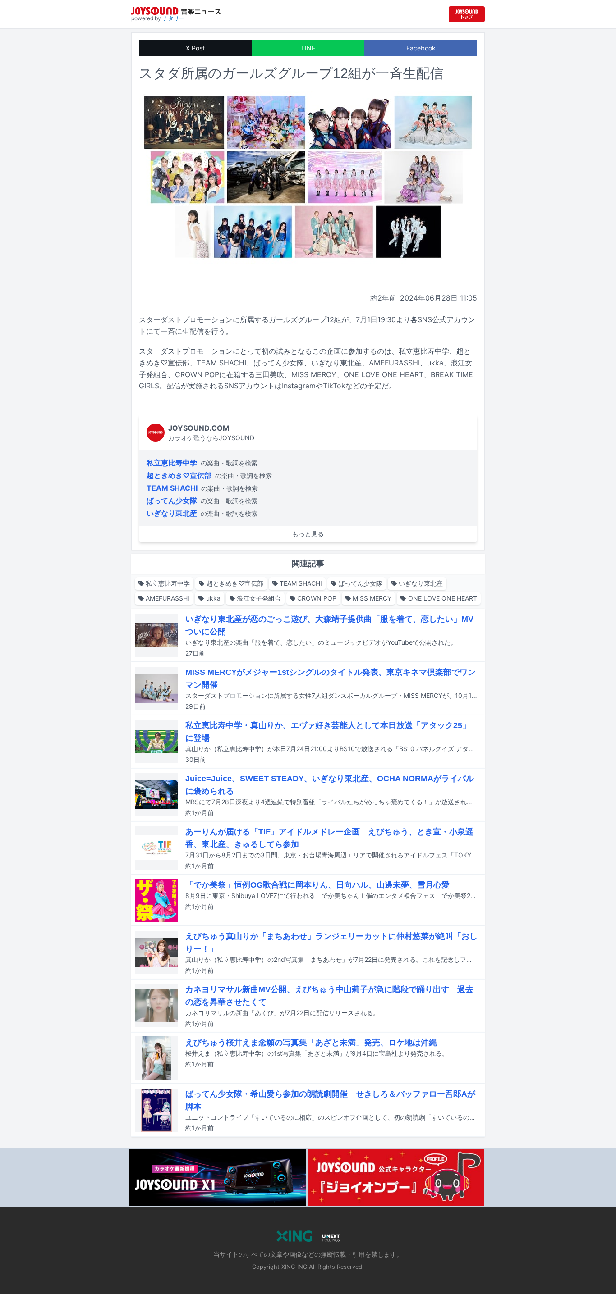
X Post (195, 48)
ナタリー (173, 18)
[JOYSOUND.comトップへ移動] (467, 14)
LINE (308, 48)
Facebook (421, 48)
